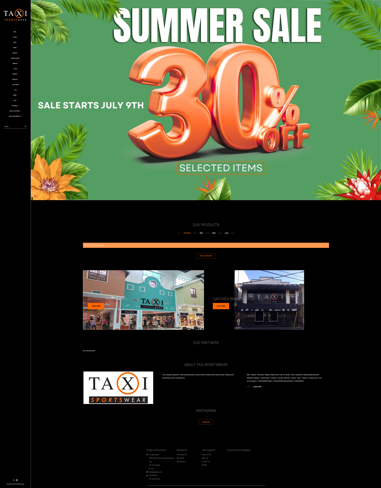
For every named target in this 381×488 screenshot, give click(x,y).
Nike (14, 42)
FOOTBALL (15, 106)
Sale (226, 233)
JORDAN (14, 63)
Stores (204, 465)
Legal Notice (206, 454)
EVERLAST (15, 79)
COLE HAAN (15, 84)
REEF (15, 32)
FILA (15, 90)
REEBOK (15, 74)
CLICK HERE (96, 306)
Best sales (180, 458)
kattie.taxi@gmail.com (155, 472)
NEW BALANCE (15, 58)
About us (205, 458)
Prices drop (181, 461)
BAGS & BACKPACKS (15, 116)
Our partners (206, 343)
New (214, 233)
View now (40, 109)
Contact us (206, 461)
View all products (206, 256)
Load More (206, 422)
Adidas (15, 53)
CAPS (14, 100)
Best (201, 233)
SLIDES (15, 37)
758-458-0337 (153, 475)
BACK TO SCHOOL (15, 111)
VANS (14, 95)
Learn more (257, 387)
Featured (187, 233)
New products (182, 454)
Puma (15, 47)
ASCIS (15, 69)
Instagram (206, 411)
